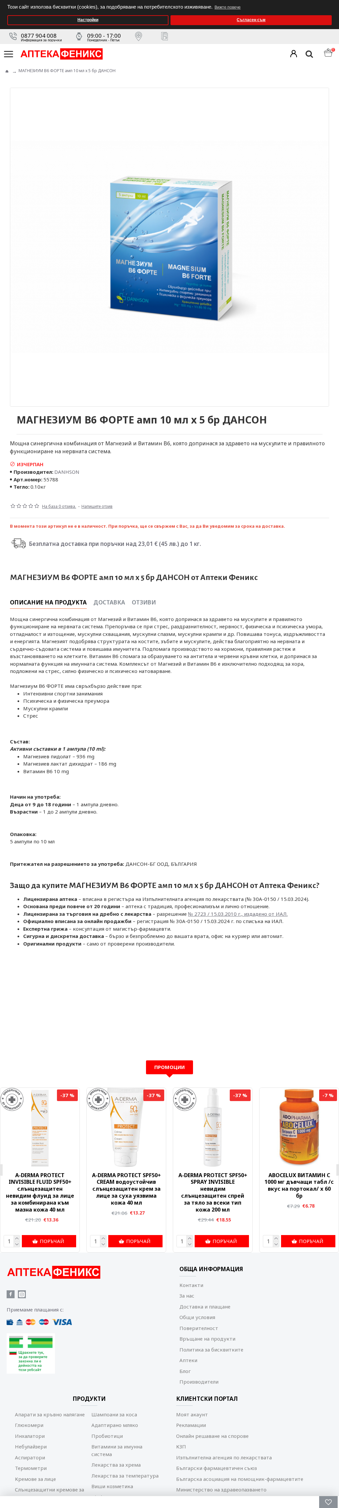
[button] (332, 2)
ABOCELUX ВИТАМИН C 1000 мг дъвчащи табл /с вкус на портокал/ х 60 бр (299, 1185)
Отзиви (144, 602)
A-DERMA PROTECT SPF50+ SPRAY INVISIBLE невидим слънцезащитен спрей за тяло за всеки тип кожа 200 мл (212, 1192)
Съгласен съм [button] (251, 20)
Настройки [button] (87, 20)
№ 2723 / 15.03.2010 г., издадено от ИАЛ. (238, 913)
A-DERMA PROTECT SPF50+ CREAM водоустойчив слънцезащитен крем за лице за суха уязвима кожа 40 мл (126, 1189)
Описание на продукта (48, 602)
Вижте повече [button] (228, 7)
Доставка (109, 602)
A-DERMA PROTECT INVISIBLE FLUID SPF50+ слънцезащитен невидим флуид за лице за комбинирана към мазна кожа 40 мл (40, 1192)
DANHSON (66, 471)
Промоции (169, 1067)
